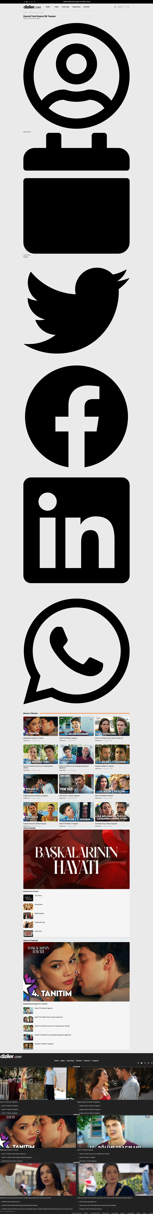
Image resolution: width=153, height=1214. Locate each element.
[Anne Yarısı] (28, 898)
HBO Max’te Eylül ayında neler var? (11, 1201)
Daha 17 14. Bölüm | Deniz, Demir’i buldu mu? (109, 738)
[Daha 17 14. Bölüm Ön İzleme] (112, 784)
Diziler (48, 7)
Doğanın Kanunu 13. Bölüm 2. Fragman (35, 796)
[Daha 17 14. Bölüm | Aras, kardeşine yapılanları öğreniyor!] (76, 754)
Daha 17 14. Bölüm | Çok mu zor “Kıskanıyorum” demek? (38, 767)
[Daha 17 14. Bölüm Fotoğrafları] (38, 1084)
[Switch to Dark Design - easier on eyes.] (115, 7)
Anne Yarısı (38, 896)
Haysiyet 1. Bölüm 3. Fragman (104, 766)
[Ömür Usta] (28, 933)
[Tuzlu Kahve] (28, 906)
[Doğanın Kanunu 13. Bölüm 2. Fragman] (40, 784)
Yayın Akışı (65, 7)
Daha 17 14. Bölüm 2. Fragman (68, 824)
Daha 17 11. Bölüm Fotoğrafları (10, 1113)
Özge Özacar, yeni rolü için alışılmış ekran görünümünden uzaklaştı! (97, 1205)
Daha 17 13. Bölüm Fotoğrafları (10, 1106)
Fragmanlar (76, 7)
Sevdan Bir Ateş (40, 922)
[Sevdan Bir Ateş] (28, 924)
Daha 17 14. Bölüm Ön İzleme (104, 796)
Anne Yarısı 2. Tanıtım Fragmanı (69, 796)
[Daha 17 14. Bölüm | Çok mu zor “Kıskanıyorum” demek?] (40, 754)
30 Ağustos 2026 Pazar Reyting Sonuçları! (90, 1209)
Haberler (86, 7)
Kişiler (57, 7)
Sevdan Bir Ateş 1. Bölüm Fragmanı (106, 824)
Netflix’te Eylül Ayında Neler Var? (88, 1201)
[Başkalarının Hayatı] (76, 859)
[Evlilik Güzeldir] (28, 915)
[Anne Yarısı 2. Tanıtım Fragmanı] (76, 784)
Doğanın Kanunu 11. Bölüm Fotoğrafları (89, 1106)
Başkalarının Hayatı (31, 891)
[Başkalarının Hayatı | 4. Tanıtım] (40, 726)
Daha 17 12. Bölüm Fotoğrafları (10, 1109)
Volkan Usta (26, 740)
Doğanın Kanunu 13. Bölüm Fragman (34, 824)
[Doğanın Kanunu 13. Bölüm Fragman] (40, 811)
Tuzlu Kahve (38, 904)
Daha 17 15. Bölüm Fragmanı (68, 738)
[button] (76, 311)
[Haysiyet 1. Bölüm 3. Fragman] (112, 754)
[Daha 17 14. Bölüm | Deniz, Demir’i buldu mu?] (112, 726)
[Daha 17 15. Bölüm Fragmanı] (76, 726)
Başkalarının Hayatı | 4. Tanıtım (33, 738)
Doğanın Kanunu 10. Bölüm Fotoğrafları (89, 1109)
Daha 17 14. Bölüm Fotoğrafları (9, 1102)
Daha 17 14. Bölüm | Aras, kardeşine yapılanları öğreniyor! (74, 767)
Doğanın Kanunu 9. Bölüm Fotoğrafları (89, 1113)
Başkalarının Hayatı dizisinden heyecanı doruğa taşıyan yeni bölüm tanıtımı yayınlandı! (25, 1198)
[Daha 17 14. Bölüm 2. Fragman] (76, 811)
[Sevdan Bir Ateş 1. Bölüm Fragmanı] (112, 811)
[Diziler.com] (32, 7)
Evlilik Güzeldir (39, 913)
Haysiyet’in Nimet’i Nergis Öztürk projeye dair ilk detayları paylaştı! (20, 1205)
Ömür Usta (38, 931)
